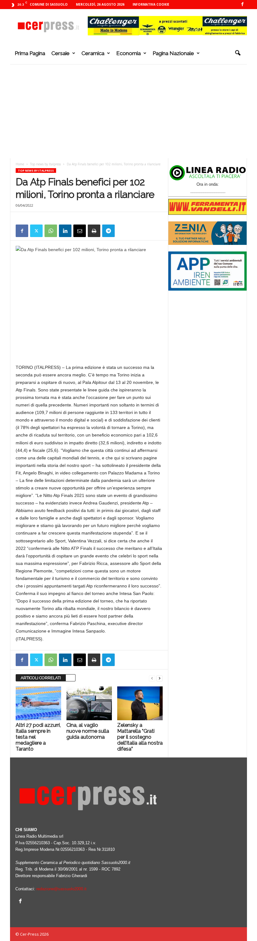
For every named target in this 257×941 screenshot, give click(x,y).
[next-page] (159, 678)
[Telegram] (108, 231)
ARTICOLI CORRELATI (41, 677)
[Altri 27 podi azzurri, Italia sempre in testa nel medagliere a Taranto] (38, 703)
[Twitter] (36, 231)
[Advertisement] (128, 111)
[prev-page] (152, 678)
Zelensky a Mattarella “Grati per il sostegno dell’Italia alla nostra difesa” (140, 737)
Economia (128, 53)
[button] (237, 53)
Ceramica (92, 53)
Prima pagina (30, 53)
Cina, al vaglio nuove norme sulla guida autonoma (87, 731)
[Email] (79, 231)
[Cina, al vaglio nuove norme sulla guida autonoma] (89, 703)
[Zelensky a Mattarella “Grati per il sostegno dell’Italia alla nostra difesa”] (140, 703)
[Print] (94, 231)
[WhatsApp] (51, 231)
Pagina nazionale (173, 53)
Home (20, 164)
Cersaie (60, 53)
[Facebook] (242, 4)
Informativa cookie (151, 4)
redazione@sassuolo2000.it (61, 889)
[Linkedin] (65, 231)
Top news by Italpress (45, 164)
